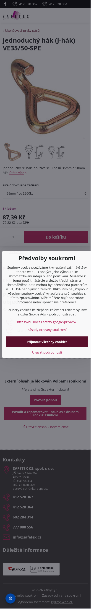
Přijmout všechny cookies (47, 342)
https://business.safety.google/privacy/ (46, 322)
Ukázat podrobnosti (47, 352)
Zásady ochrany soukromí (47, 330)
